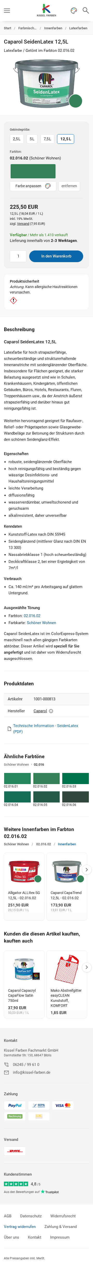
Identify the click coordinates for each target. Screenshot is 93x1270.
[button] (7, 10)
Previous (5, 870)
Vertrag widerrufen (20, 1226)
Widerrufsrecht (63, 1216)
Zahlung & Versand (60, 1226)
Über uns (11, 1237)
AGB (7, 1216)
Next (87, 870)
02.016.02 (32, 615)
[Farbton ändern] (75, 101)
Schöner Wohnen (41, 622)
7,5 (47, 139)
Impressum (59, 1237)
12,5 (65, 139)
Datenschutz (31, 1216)
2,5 (16, 139)
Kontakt (10, 1040)
